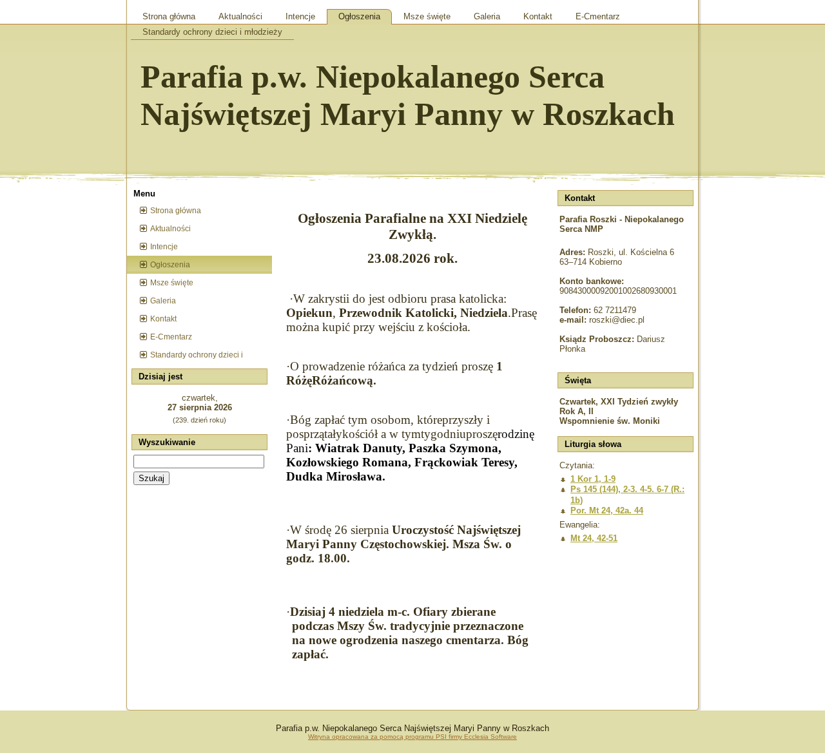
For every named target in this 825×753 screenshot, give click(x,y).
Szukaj (151, 478)
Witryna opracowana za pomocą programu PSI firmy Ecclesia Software (412, 736)
